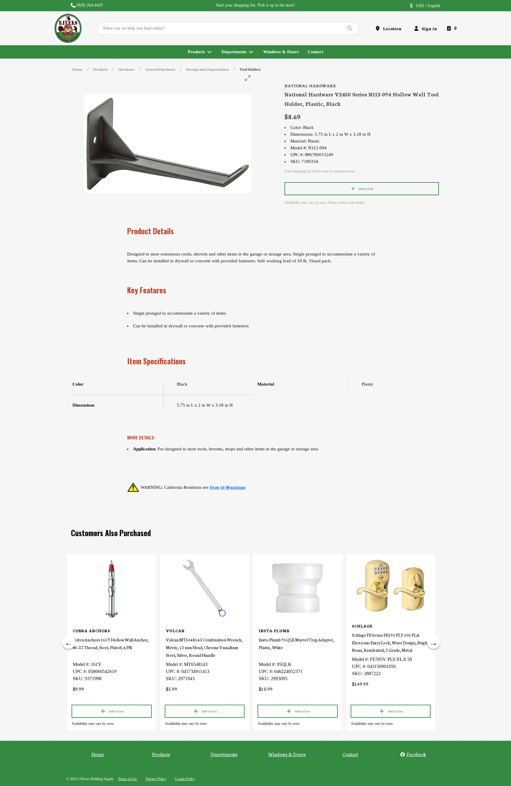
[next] (433, 642)
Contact (350, 754)
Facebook (416, 754)
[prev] (68, 642)
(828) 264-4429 (89, 5)
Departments (224, 754)
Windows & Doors (287, 754)
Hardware (126, 69)
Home (77, 69)
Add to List (365, 188)
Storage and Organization (207, 69)
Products (100, 69)
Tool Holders (250, 69)
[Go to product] (111, 588)
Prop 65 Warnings (227, 487)
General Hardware (160, 69)
